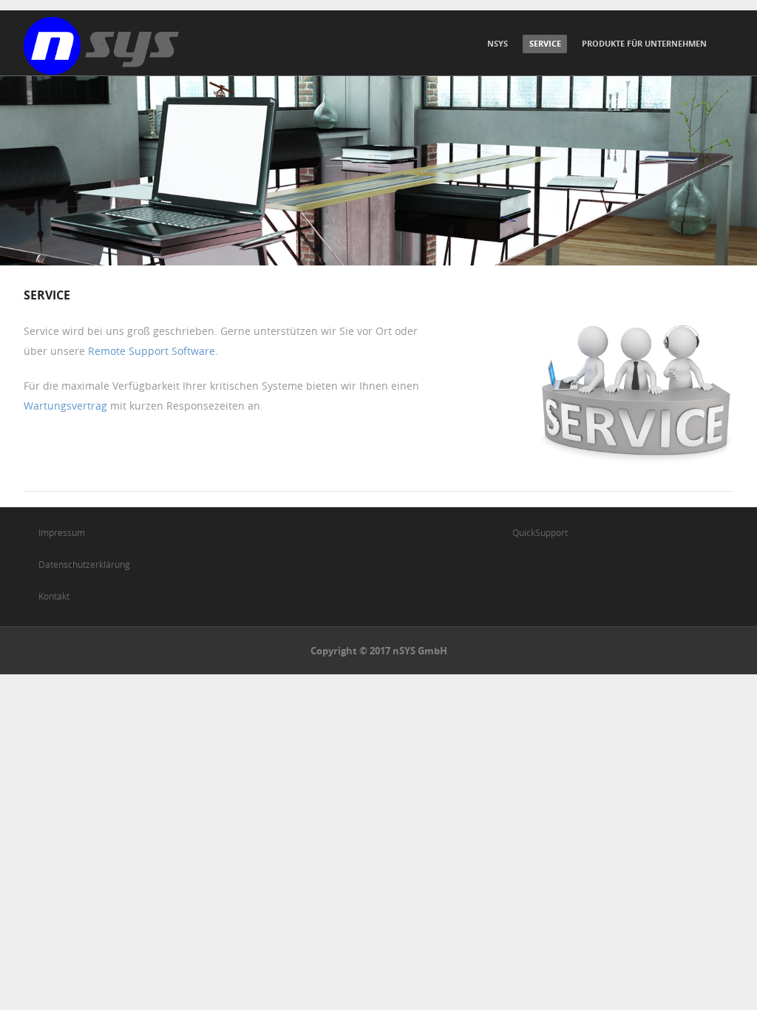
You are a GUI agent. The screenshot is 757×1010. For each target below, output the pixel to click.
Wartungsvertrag (65, 406)
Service (545, 43)
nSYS (497, 43)
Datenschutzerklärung (84, 564)
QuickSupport (540, 532)
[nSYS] (101, 46)
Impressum (61, 532)
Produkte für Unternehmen (644, 43)
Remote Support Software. (153, 351)
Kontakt (53, 596)
